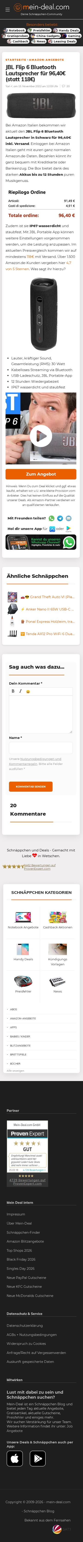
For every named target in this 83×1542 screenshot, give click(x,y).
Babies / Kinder (20, 1036)
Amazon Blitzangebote (25, 1241)
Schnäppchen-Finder (23, 1232)
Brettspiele (18, 1054)
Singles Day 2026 (21, 1269)
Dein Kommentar (25, 683)
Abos (13, 1009)
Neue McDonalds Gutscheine (30, 1296)
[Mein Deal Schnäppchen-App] (41, 1459)
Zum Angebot (41, 474)
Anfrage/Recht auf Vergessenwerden (36, 1353)
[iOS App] (51, 528)
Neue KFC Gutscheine (24, 1287)
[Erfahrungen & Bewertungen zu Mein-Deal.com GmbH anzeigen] (27, 1153)
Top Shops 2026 (19, 1251)
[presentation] (13, 691)
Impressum (16, 1214)
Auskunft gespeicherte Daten (30, 1362)
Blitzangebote (20, 1045)
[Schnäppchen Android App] (68, 528)
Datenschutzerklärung (25, 1326)
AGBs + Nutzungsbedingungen (32, 1335)
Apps (13, 1027)
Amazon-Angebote (46, 59)
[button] (13, 691)
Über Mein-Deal (19, 1223)
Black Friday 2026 (21, 1259)
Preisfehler (15, 1417)
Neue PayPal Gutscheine (26, 1278)
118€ (30, 256)
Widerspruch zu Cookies (26, 1344)
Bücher (15, 1063)
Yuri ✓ (9, 86)
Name (15, 738)
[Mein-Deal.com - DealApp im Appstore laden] (18, 1459)
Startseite (16, 59)
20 (67, 86)
